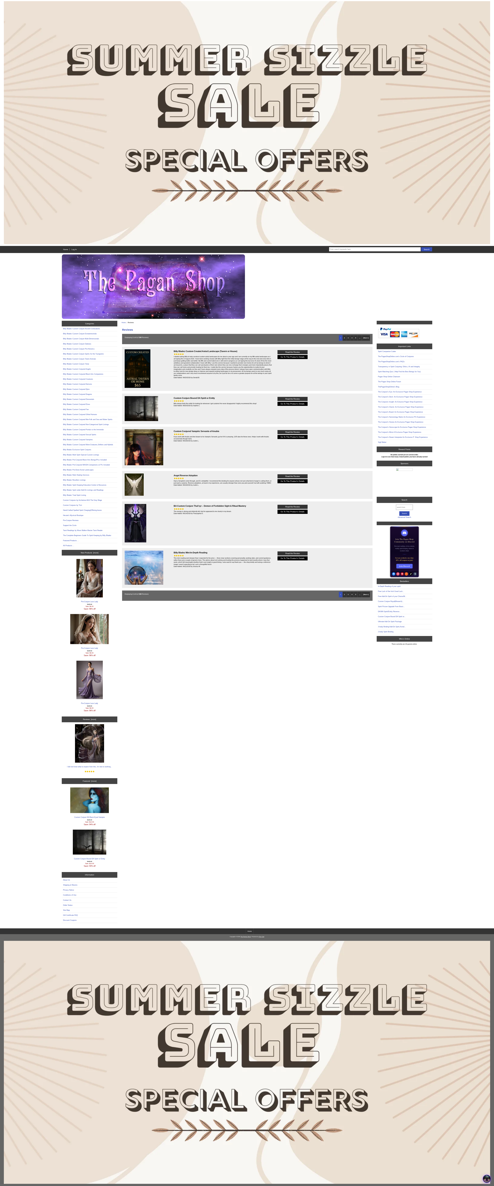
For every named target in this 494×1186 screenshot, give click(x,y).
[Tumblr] (415, 574)
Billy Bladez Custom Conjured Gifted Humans (80, 414)
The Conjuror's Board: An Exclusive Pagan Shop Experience (400, 412)
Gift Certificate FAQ (70, 915)
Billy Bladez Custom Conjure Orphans (77, 344)
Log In (74, 249)
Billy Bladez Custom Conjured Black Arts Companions (83, 374)
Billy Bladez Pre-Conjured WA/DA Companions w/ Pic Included (86, 465)
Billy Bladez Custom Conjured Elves (76, 404)
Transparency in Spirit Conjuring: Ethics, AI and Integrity (399, 367)
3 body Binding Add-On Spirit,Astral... (392, 627)
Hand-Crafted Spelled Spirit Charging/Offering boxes (82, 510)
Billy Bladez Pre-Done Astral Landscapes (78, 470)
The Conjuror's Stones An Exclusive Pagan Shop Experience (400, 422)
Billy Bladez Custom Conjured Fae (76, 409)
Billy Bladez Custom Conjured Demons (77, 384)
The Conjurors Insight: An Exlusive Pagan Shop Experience (400, 402)
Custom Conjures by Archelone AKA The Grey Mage (82, 500)
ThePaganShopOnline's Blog (388, 387)
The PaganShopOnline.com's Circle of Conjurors (396, 356)
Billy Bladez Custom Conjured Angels (77, 369)
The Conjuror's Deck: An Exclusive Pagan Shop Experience (400, 397)
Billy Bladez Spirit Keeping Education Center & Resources (84, 485)
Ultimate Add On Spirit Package (390, 622)
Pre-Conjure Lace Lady (89, 602)
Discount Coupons (70, 920)
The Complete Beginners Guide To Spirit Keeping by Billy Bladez (87, 535)
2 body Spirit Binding (385, 632)
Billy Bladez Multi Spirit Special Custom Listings (81, 455)
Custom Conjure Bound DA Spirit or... (392, 616)
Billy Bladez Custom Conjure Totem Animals (79, 359)
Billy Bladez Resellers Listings (74, 480)
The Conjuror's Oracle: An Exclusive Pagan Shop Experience (400, 407)
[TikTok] (411, 574)
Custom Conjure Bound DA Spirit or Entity (89, 859)
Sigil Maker (382, 442)
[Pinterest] (402, 574)
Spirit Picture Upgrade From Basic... (391, 606)
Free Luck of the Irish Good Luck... (391, 591)
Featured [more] (89, 781)
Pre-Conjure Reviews (71, 520)
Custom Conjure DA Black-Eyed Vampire (89, 817)
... (359, 338)
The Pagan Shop (246, 936)
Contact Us (67, 900)
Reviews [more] (89, 719)
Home (65, 249)
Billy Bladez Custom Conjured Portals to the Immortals (83, 430)
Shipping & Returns (70, 885)
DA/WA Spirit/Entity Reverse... (389, 611)
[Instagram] (398, 574)
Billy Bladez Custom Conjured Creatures (78, 379)
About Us (66, 880)
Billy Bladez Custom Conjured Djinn (76, 389)
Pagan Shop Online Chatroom (389, 377)
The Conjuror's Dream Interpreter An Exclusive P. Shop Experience (403, 437)
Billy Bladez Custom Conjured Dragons (77, 394)
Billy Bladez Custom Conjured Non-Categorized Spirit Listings (86, 424)
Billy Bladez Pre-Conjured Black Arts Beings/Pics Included (85, 460)
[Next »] (366, 338)
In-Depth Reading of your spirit (389, 586)
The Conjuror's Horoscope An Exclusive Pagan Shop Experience (402, 427)
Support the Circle (69, 525)
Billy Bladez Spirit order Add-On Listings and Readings (83, 490)
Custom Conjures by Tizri (72, 505)
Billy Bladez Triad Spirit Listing (74, 495)
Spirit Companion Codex (387, 351)
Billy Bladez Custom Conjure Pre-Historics (79, 349)
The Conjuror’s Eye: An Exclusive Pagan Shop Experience (400, 392)
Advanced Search (404, 517)
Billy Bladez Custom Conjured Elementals (78, 399)
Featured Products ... (71, 541)
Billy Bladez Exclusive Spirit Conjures (77, 450)
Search (404, 500)
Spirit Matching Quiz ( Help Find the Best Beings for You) (399, 372)
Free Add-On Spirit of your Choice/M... (392, 596)
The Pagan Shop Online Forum (389, 382)
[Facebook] (393, 574)
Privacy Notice (68, 890)
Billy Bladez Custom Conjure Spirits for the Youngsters (83, 354)
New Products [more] (89, 553)
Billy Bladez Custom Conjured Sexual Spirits (79, 435)
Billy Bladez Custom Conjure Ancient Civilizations (81, 329)
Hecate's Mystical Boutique (73, 515)
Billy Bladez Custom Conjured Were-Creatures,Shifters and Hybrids (88, 445)
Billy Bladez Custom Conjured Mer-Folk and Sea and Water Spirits (87, 419)
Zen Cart (261, 936)
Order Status (68, 905)
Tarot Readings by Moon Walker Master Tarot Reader (83, 530)
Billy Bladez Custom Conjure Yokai (76, 364)
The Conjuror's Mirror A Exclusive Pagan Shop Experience (399, 432)
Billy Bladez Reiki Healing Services (76, 475)
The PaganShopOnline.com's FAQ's (391, 362)
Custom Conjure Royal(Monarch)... (391, 601)
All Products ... (68, 546)
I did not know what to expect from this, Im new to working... (89, 767)
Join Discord (404, 566)
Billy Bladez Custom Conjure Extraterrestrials (80, 334)
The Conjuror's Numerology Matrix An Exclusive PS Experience (401, 417)
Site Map (66, 910)
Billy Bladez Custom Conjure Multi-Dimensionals (81, 339)
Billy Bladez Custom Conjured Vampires (78, 440)
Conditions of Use (69, 895)
